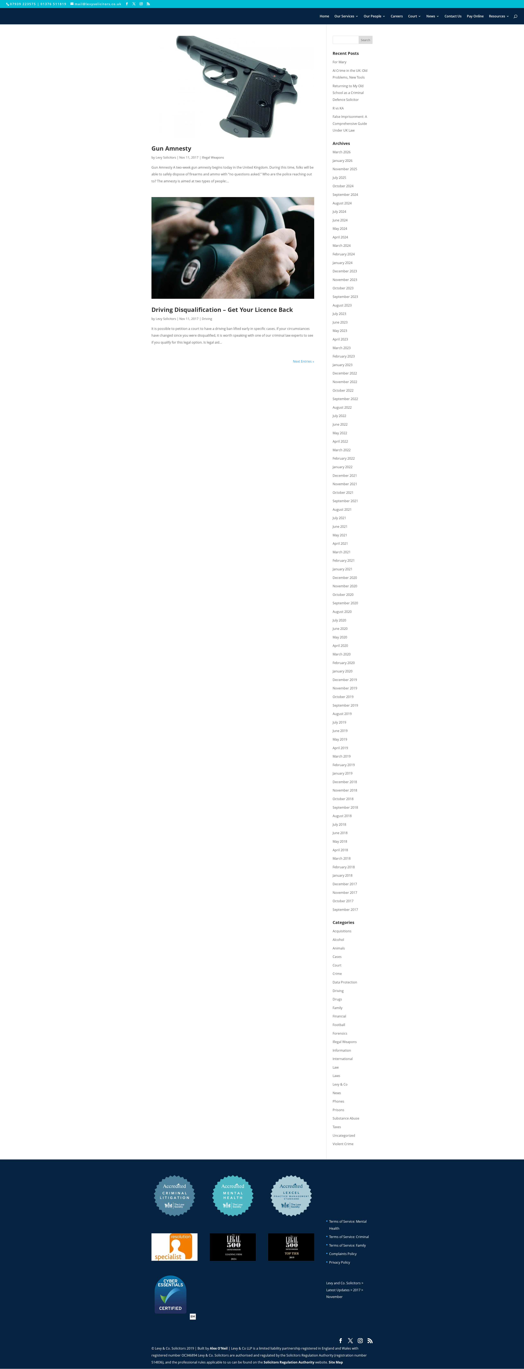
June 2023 (340, 322)
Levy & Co (340, 1084)
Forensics (340, 1033)
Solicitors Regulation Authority (289, 1362)
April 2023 (340, 339)
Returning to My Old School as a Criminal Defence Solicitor (348, 93)
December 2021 (345, 475)
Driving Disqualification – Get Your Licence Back (222, 309)
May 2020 (340, 637)
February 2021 (344, 560)
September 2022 (345, 399)
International (343, 1059)
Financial (339, 1016)
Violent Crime (343, 1144)
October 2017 (343, 901)
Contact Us (453, 16)
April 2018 (340, 850)
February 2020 (344, 663)
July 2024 (339, 211)
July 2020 (339, 620)
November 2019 (345, 688)
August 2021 (342, 509)
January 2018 (342, 875)
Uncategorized (344, 1135)
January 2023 (342, 365)
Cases (337, 956)
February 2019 (344, 765)
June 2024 (340, 220)
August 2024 (342, 203)
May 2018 (340, 841)
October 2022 (343, 390)
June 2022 (340, 424)
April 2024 (340, 237)
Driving (207, 319)
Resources (497, 16)
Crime (337, 973)
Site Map (336, 1362)
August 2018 (342, 816)
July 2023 (339, 313)
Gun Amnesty (171, 148)
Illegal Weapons (213, 157)
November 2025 (345, 169)
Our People (372, 16)
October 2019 (343, 697)
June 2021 (340, 526)
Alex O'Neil (219, 1348)
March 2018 (342, 858)
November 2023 (345, 279)
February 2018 (344, 867)
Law (336, 1067)
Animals (339, 948)
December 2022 (345, 373)
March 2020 (342, 654)
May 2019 (340, 739)
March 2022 (342, 450)
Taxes (337, 1127)
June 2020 (340, 628)
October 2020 (343, 594)
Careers (397, 16)
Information (342, 1050)
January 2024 (342, 262)
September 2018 (345, 807)
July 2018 (339, 824)
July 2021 (339, 518)
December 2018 (345, 782)
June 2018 (340, 833)
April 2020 (340, 645)
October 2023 (343, 288)
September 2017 (345, 909)
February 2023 (344, 356)
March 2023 (342, 348)
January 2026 (342, 160)
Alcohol (338, 939)
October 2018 (343, 799)
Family (337, 1008)
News (430, 16)
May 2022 (340, 433)
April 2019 (340, 748)
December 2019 (345, 680)
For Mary (339, 62)
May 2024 (340, 228)
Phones (338, 1101)
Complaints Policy (343, 1254)
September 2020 (345, 603)
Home (324, 16)
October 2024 (343, 186)
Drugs (337, 999)
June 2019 (340, 730)
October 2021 (343, 492)
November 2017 (345, 892)
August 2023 (342, 305)
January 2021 (342, 569)
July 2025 (339, 177)
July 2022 (339, 416)
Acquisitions (342, 931)
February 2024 (344, 254)
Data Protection (345, 982)
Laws (336, 1076)
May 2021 (340, 535)
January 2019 (342, 773)
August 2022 (342, 407)
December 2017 (345, 884)
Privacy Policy (339, 1262)
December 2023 (345, 271)
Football (339, 1025)
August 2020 (342, 611)
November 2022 (345, 382)
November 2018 (345, 790)
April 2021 (340, 543)
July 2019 (339, 722)
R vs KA (338, 108)
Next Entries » (303, 361)
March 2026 (342, 152)
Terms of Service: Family (347, 1245)
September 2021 (345, 501)
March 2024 (342, 245)
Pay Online (475, 16)
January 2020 (342, 671)
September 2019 (345, 705)
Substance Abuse (346, 1118)
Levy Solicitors (166, 157)
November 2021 (345, 484)
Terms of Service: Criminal (349, 1237)
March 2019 (342, 756)
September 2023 (345, 296)
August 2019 (342, 714)
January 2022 (342, 467)
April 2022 (340, 441)
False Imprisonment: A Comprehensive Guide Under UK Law (350, 123)
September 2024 (345, 194)
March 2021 (342, 552)
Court (412, 16)
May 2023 (340, 330)
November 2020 (345, 586)
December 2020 (345, 577)
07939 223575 (23, 4)
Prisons (338, 1110)
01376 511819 (54, 4)
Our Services (344, 16)
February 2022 (344, 458)
